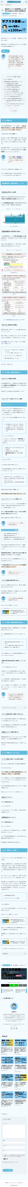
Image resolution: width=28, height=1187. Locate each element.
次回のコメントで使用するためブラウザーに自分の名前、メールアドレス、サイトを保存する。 (14, 1156)
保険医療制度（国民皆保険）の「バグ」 (13, 81)
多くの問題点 (4, 341)
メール (4, 1145)
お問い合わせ (20, 1182)
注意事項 (6, 1182)
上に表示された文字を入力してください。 (11, 1162)
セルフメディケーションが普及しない (15, 94)
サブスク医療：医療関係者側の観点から (13, 98)
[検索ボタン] (26, 2)
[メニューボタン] (2, 2)
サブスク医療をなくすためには (11, 107)
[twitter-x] (14, 1028)
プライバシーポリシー (13, 1182)
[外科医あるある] (14, 2)
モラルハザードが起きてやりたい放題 (15, 92)
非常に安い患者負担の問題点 (13, 87)
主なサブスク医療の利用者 (12, 91)
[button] (5, 985)
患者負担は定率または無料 (12, 83)
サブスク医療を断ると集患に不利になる (15, 103)
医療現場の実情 (6, 13)
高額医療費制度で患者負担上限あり (14, 85)
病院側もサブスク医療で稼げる (13, 105)
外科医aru (14, 1012)
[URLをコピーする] (23, 985)
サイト (4, 1150)
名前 (4, 1140)
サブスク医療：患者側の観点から (12, 89)
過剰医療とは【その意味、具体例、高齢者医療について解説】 (17, 942)
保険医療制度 (14, 13)
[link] (11, 1028)
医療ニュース (21, 13)
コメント (5, 1123)
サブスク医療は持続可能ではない (14, 96)
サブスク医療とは (8, 79)
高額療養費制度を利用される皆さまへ (13, 319)
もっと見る (14, 110)
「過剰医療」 (19, 157)
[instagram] (17, 1028)
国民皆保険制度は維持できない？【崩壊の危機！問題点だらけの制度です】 (17, 612)
